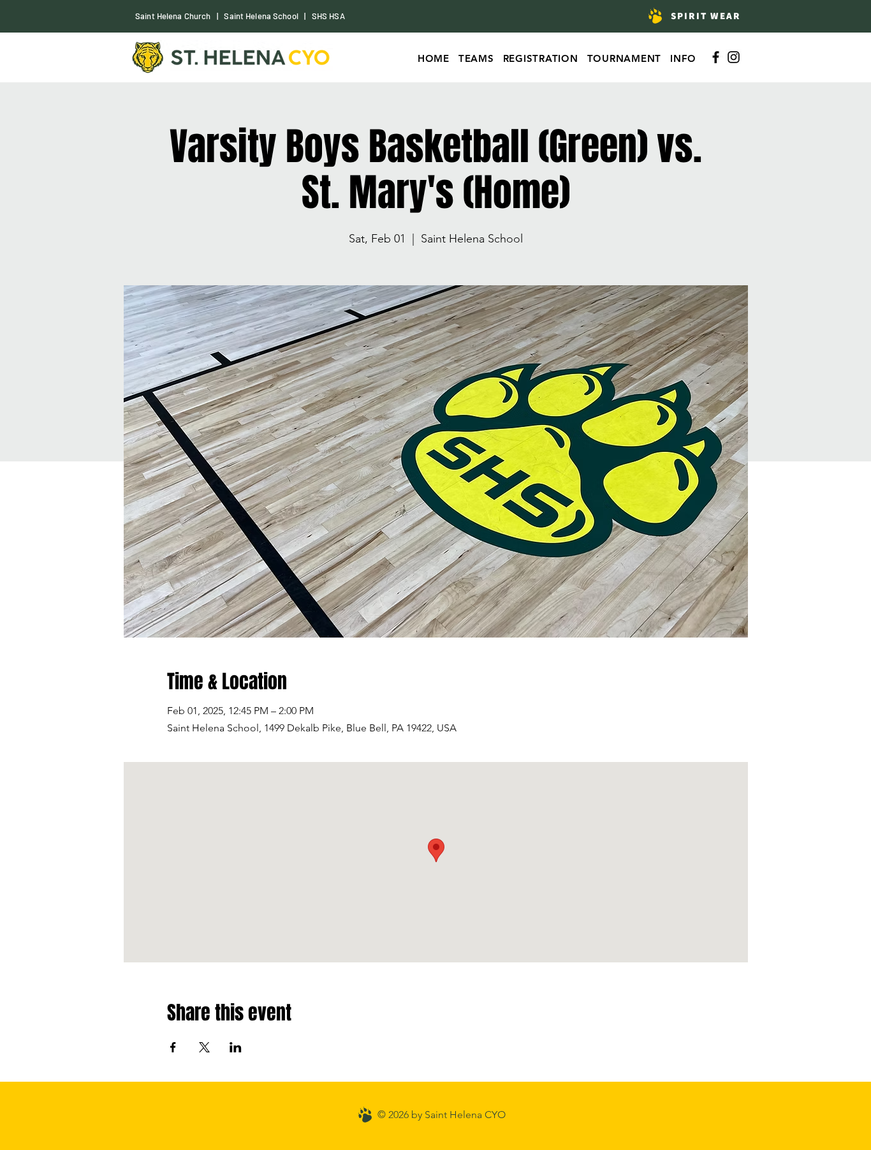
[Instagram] (734, 57)
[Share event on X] (204, 1047)
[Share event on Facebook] (173, 1047)
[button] (624, 58)
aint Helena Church (175, 16)
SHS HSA (328, 16)
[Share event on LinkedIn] (236, 1047)
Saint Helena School (261, 16)
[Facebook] (716, 57)
